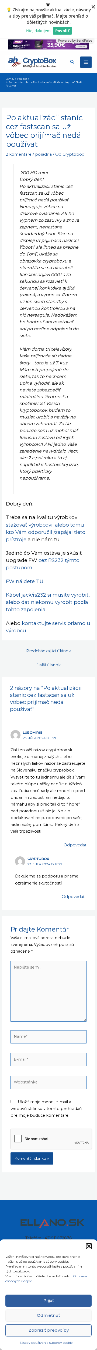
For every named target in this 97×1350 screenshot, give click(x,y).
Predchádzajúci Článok (48, 651)
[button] (89, 1246)
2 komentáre (19, 154)
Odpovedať (75, 845)
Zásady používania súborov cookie (45, 1343)
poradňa (43, 154)
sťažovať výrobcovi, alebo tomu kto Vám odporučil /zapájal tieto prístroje (45, 532)
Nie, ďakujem (38, 30)
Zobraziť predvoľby (49, 1330)
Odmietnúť (48, 1315)
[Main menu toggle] (86, 62)
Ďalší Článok (48, 665)
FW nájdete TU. (25, 581)
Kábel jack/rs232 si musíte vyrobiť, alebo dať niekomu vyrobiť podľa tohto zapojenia (48, 602)
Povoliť (62, 30)
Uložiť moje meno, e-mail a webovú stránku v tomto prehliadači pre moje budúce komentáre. (46, 1108)
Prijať (48, 1300)
